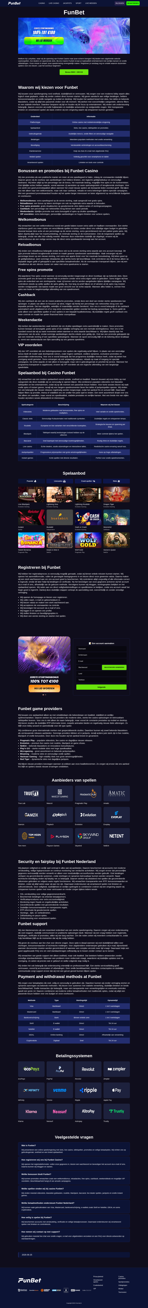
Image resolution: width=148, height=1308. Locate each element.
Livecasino (58, 481)
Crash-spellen (86, 481)
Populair (30, 481)
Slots (115, 481)
